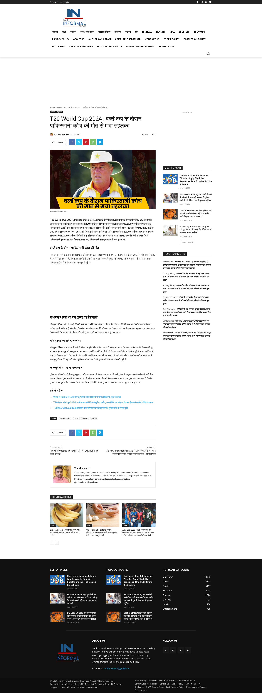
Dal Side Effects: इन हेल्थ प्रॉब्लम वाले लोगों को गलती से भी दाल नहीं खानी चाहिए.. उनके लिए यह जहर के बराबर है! (196, 213)
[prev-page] (52, 543)
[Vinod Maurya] (52, 134)
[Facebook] (197, 2)
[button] (208, 53)
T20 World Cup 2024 (89, 418)
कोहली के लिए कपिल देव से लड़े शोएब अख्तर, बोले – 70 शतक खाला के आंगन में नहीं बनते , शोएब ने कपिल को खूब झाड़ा (186, 276)
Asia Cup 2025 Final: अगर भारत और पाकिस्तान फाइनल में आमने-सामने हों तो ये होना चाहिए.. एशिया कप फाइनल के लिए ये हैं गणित (138, 532)
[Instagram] (202, 2)
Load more (186, 242)
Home (52, 107)
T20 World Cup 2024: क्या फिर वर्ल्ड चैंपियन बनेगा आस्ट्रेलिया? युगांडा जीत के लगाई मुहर (90, 407)
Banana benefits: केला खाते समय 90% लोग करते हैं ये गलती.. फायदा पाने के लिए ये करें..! (65, 532)
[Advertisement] (154, 17)
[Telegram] (100, 142)
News (59, 107)
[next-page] (57, 543)
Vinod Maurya (62, 134)
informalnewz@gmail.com (116, 668)
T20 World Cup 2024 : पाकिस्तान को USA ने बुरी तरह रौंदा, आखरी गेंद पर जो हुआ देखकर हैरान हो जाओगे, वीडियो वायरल (103, 402)
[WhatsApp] (93, 142)
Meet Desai (168, 332)
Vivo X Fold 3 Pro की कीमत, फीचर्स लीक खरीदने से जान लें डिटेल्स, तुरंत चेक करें (87, 396)
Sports (59, 112)
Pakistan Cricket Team (68, 418)
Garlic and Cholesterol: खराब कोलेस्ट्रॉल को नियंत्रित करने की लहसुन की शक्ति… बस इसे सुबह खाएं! (101, 532)
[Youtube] (210, 2)
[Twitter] (206, 2)
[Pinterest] (86, 142)
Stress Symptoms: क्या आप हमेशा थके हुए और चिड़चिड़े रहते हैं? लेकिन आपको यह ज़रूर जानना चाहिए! (196, 229)
